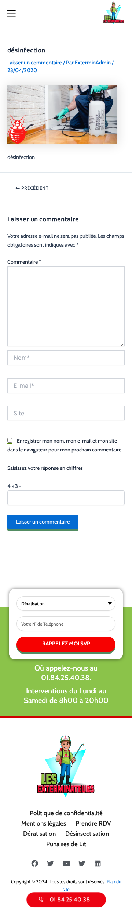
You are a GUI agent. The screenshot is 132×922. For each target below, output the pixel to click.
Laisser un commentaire (34, 62)
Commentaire (24, 261)
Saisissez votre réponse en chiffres (45, 468)
